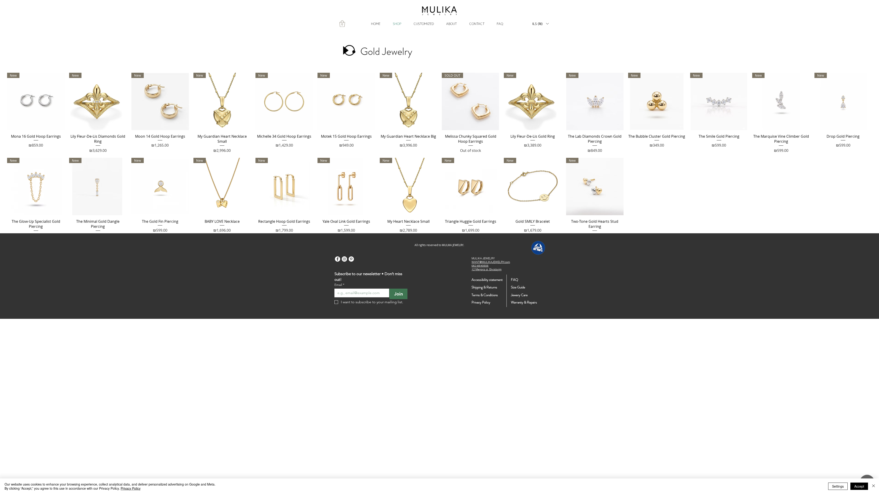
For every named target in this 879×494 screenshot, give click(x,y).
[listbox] (540, 24)
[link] (342, 23)
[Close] (873, 486)
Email (339, 285)
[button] (540, 24)
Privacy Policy (131, 488)
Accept (859, 486)
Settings (838, 486)
